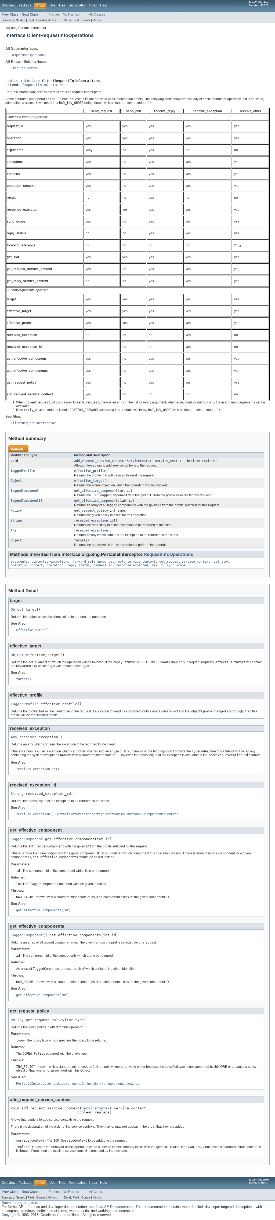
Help (103, 5)
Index (93, 5)
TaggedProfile (22, 471)
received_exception (91, 530)
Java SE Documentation (114, 1207)
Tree (62, 5)
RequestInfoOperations (28, 55)
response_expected (132, 565)
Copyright (9, 1215)
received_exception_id (94, 520)
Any (13, 530)
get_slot (221, 561)
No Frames (71, 14)
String (16, 520)
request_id (102, 565)
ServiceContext (140, 461)
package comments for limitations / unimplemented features (116, 814)
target (79, 540)
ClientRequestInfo (24, 68)
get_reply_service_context (131, 561)
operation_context (27, 565)
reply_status (78, 565)
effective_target (89, 481)
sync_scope (176, 565)
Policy (16, 510)
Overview (8, 5)
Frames (54, 14)
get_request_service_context (184, 561)
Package (25, 5)
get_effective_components (96, 500)
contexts (38, 561)
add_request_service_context (99, 461)
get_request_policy (91, 510)
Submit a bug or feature (20, 1203)
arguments (19, 561)
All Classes (97, 14)
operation (54, 565)
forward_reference (89, 561)
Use (52, 5)
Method (52, 20)
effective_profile (90, 471)
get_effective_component (95, 491)
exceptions (59, 561)
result (157, 565)
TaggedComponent (24, 491)
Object (16, 481)
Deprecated (77, 5)
